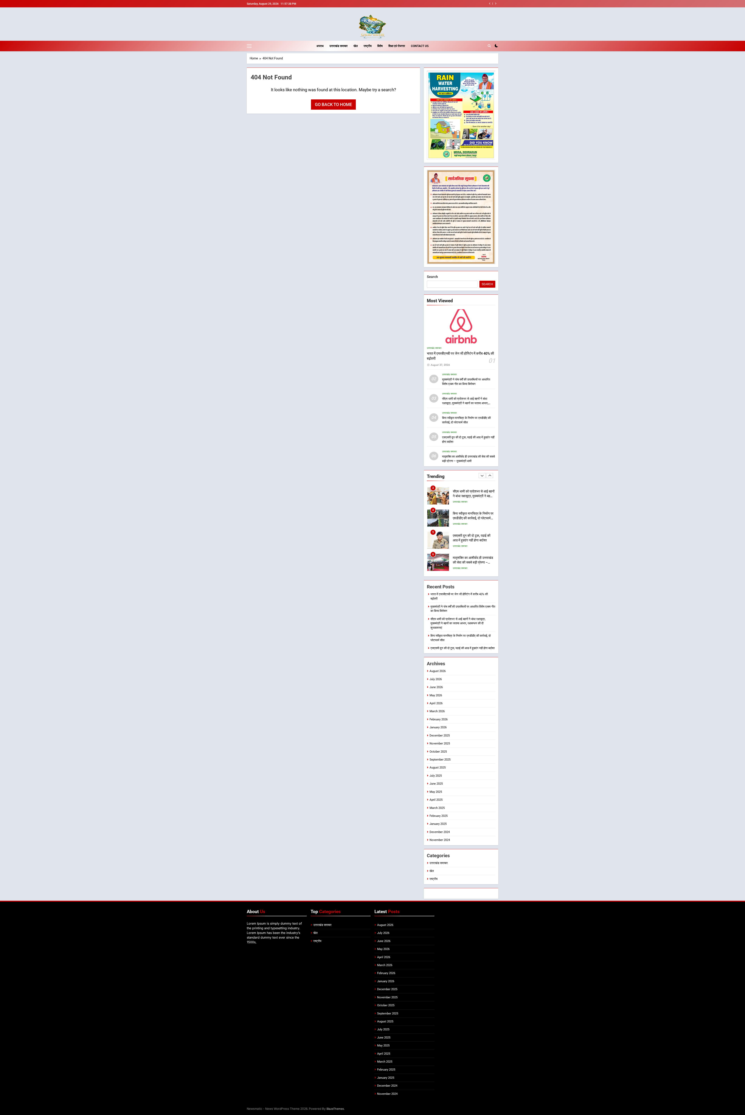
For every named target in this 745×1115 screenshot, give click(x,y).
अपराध (320, 46)
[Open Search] (489, 45)
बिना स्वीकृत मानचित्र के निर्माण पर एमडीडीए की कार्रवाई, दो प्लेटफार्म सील (442, 3)
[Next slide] (495, 3)
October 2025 (438, 751)
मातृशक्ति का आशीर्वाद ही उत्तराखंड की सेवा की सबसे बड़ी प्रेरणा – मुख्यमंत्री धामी (473, 540)
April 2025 (436, 800)
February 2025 (439, 816)
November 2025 (440, 743)
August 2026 (438, 671)
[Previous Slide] (489, 3)
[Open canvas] (249, 46)
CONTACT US (420, 46)
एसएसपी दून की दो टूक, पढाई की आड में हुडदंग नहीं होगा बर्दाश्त (463, 648)
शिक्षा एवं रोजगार (396, 46)
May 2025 (436, 792)
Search (432, 277)
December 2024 (440, 832)
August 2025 (438, 767)
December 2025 (440, 735)
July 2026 (436, 679)
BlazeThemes (335, 1108)
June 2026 (436, 687)
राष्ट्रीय (368, 46)
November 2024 (440, 840)
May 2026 (436, 695)
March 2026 (437, 711)
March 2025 (437, 808)
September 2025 (440, 759)
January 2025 (438, 824)
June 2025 (436, 783)
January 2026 (438, 727)
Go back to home (333, 104)
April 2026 (436, 703)
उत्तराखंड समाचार (338, 46)
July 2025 (436, 775)
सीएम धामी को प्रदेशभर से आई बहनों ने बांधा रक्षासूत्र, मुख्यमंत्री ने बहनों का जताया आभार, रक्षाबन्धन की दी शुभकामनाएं (465, 403)
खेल (355, 46)
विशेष (380, 46)
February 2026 (439, 719)
